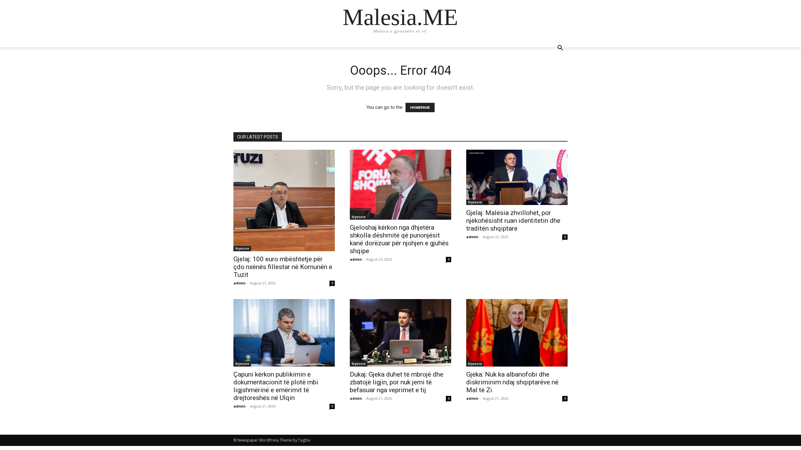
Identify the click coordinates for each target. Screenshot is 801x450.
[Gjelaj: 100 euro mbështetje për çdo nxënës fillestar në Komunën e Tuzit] (284, 200)
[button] (560, 49)
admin (239, 283)
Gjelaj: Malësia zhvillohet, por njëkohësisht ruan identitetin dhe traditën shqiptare (513, 220)
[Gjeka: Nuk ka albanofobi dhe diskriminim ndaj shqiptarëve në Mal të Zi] (517, 333)
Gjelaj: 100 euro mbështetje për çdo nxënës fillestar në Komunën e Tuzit (282, 266)
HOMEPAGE (420, 107)
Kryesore (242, 248)
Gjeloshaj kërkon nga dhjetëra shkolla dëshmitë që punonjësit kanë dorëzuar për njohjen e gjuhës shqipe (399, 239)
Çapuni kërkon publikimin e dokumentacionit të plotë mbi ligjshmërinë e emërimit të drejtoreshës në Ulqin (275, 386)
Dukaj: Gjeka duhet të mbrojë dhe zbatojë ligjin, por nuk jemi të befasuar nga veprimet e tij (396, 382)
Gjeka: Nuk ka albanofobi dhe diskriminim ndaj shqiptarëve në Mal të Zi (512, 382)
